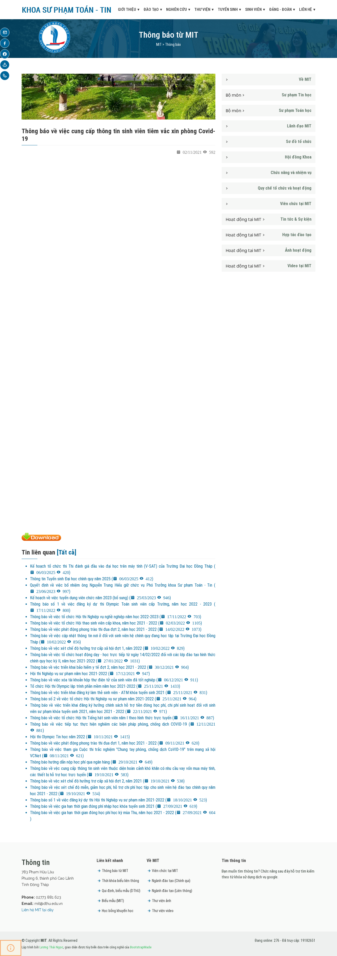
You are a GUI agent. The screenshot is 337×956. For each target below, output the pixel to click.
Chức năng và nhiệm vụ (291, 172)
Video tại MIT (299, 265)
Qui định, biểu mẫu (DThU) (121, 891)
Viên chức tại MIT (295, 203)
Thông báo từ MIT (115, 871)
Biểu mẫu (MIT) (113, 901)
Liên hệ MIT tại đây (38, 910)
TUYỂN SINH (228, 9)
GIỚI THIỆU (127, 9)
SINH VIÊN (253, 9)
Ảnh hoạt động (298, 250)
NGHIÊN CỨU (176, 9)
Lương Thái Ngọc (51, 947)
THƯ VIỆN (202, 9)
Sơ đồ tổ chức (298, 141)
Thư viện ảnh (161, 901)
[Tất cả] (66, 552)
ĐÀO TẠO (151, 9)
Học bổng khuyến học (117, 911)
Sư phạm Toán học (295, 110)
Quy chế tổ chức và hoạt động (284, 188)
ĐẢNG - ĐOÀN (280, 9)
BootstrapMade (140, 947)
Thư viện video (163, 911)
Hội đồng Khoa (298, 157)
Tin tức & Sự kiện (295, 219)
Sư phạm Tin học (296, 94)
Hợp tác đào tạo (296, 234)
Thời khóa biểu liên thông (120, 881)
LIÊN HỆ (305, 9)
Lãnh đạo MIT (299, 125)
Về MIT (305, 79)
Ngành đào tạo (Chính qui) (171, 881)
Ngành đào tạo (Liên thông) (172, 891)
